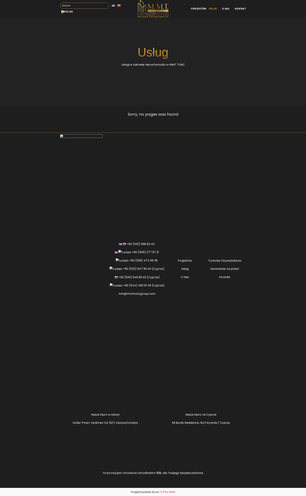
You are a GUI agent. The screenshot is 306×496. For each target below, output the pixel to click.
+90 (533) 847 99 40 (137, 269)
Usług (213, 8)
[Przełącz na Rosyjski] (119, 5)
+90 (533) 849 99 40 (132, 277)
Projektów (198, 8)
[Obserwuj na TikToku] (83, 404)
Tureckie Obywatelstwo (224, 261)
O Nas (185, 277)
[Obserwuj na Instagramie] (79, 404)
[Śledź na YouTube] (87, 404)
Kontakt (240, 8)
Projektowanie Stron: (153, 492)
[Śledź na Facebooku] (74, 404)
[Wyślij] (106, 6)
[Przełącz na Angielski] (113, 5)
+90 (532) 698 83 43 (140, 244)
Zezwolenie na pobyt (224, 269)
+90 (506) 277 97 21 (145, 252)
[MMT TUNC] (153, 9)
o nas (226, 8)
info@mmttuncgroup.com (137, 294)
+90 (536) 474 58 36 (143, 260)
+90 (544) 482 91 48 (137, 285)
